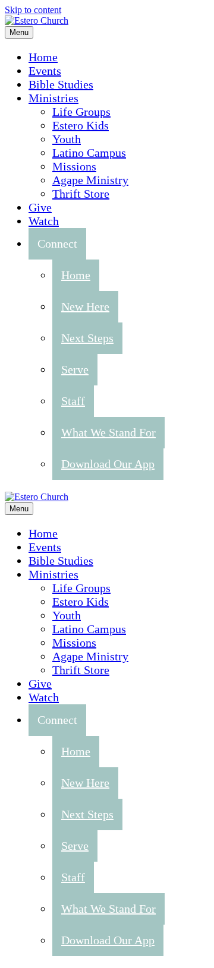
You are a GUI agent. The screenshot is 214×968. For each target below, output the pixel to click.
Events (45, 70)
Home (43, 57)
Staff (73, 400)
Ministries (53, 98)
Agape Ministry (90, 179)
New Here (85, 306)
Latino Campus (89, 152)
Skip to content (33, 10)
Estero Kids (80, 125)
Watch (44, 220)
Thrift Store (80, 193)
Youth (66, 138)
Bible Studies (61, 84)
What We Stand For (108, 432)
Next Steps (87, 337)
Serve (75, 369)
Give (40, 207)
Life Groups (81, 111)
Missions (74, 166)
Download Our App (108, 463)
